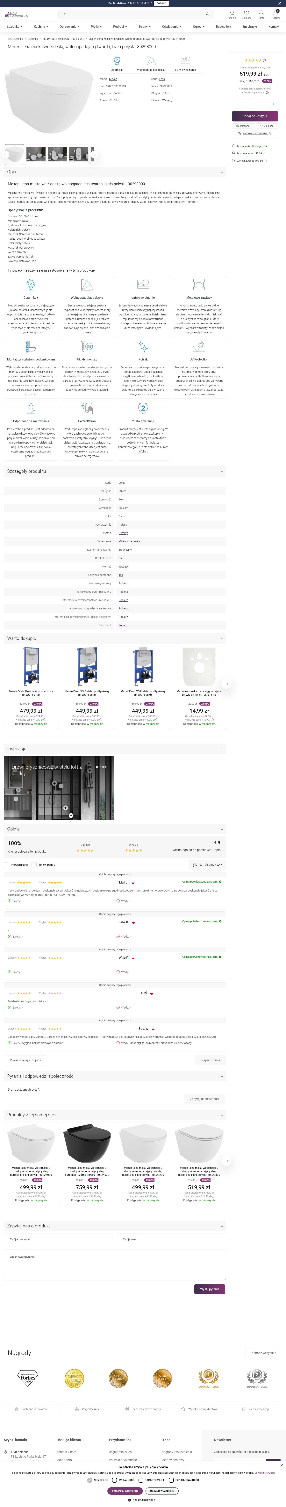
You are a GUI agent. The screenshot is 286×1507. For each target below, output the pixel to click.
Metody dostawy (172, 1460)
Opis (11, 171)
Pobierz (123, 583)
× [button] (281, 1465)
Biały (122, 516)
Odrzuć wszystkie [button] (162, 1491)
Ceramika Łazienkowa (55, 38)
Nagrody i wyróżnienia (176, 1452)
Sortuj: (203, 864)
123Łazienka (15, 38)
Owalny (123, 533)
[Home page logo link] (22, 14)
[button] (275, 14)
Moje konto (64, 1460)
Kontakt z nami (66, 1452)
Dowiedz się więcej (264, 1473)
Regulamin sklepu (121, 1452)
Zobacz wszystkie (264, 1353)
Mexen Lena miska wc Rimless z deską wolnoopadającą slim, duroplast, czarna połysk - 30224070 (87, 1171)
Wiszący (167, 100)
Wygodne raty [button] (90, 1409)
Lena (162, 79)
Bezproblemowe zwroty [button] (146, 1409)
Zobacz (161, 3)
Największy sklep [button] (258, 1409)
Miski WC (78, 38)
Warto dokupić (21, 638)
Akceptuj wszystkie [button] (125, 1491)
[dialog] (143, 1484)
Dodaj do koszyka (255, 116)
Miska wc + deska (129, 541)
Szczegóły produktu (26, 471)
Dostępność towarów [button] (34, 1409)
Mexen (113, 79)
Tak (121, 574)
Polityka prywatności (123, 1460)
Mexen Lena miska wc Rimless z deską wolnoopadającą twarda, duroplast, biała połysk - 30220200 (143, 1171)
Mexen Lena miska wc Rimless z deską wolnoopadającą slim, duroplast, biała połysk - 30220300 (199, 1171)
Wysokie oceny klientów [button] (202, 1409)
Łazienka (32, 38)
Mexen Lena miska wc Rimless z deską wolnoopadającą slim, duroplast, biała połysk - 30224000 (31, 1171)
